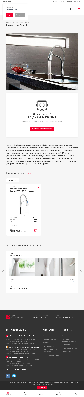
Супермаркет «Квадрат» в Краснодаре (24, 347)
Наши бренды (66, 345)
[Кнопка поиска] (71, 9)
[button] (75, 393)
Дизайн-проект (48, 346)
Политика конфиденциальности (69, 340)
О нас (63, 336)
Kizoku (35, 217)
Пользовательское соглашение (50, 351)
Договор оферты (67, 352)
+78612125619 (18, 343)
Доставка (46, 343)
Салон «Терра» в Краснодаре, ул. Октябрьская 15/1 (22, 336)
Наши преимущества (69, 348)
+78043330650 (18, 353)
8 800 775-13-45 (40, 317)
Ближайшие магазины (16, 330)
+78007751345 (28, 343)
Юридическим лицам (51, 355)
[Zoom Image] (42, 61)
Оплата (46, 336)
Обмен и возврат (49, 339)
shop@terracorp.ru (64, 317)
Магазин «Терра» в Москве (19, 357)
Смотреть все (33, 330)
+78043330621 (18, 365)
